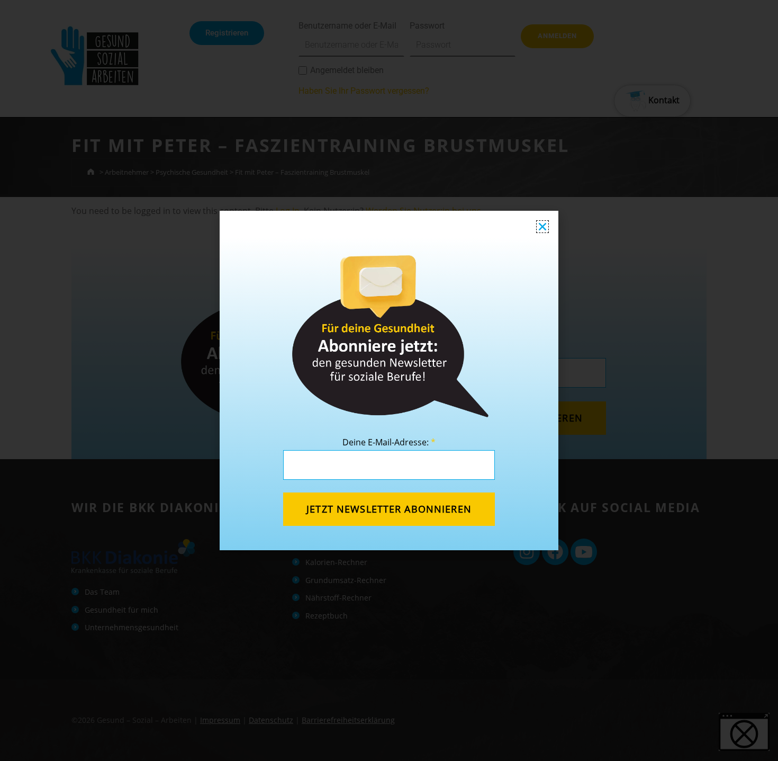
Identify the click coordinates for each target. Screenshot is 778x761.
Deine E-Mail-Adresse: (389, 442)
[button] (542, 226)
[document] (389, 380)
